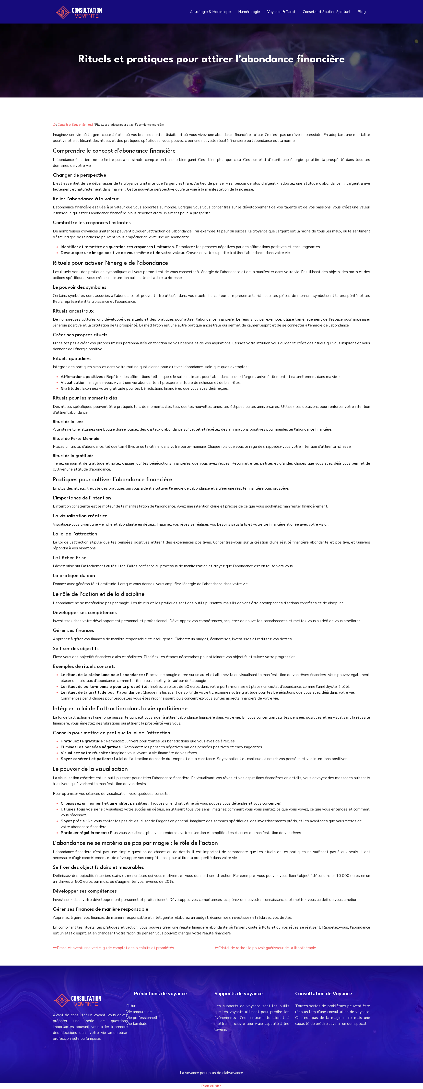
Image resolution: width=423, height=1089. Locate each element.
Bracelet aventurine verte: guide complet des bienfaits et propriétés (115, 948)
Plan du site (211, 1086)
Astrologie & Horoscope (210, 11)
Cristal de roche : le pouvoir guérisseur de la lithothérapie (267, 948)
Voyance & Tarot (281, 11)
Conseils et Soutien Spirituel (326, 11)
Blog (362, 11)
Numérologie (249, 11)
